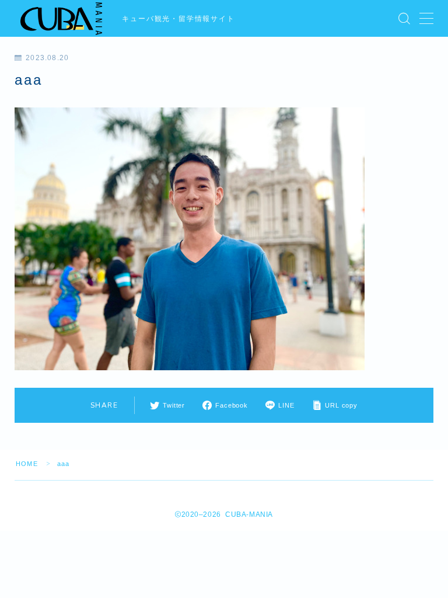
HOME (27, 463)
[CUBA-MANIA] (62, 18)
